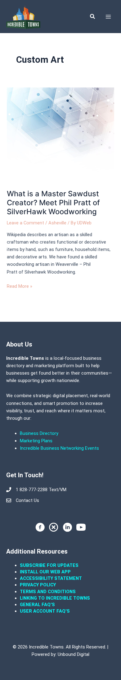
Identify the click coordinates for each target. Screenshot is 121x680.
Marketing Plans (36, 441)
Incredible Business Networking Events (59, 448)
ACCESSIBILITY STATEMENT (51, 578)
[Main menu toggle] (108, 16)
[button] (93, 16)
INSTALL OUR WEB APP (45, 572)
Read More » (19, 286)
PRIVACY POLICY (38, 585)
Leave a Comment (25, 223)
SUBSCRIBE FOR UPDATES (49, 565)
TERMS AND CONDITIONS (48, 591)
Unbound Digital (73, 654)
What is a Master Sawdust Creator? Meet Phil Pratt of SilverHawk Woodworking (53, 202)
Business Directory (39, 433)
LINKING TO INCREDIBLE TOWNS (55, 598)
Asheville (57, 223)
